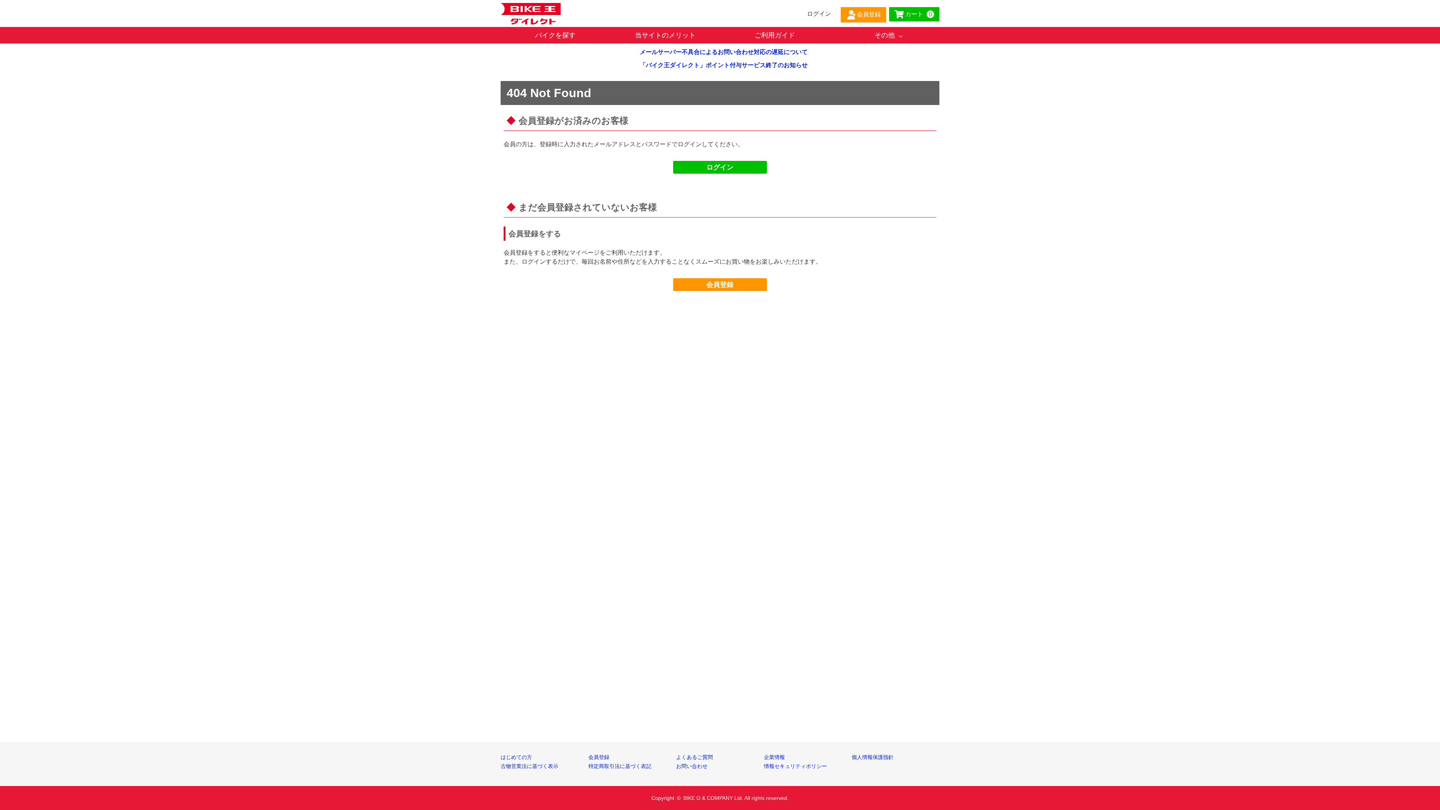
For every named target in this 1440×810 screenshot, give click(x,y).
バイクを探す (555, 35)
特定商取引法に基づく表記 (619, 766)
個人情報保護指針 (873, 757)
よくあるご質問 (694, 757)
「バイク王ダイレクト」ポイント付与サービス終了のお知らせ (724, 65)
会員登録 (720, 284)
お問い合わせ (692, 766)
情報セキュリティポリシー (795, 766)
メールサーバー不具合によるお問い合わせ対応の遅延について (724, 52)
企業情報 (774, 757)
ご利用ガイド (774, 35)
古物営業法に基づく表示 (529, 766)
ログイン (720, 167)
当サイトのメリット (665, 35)
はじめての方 (516, 757)
